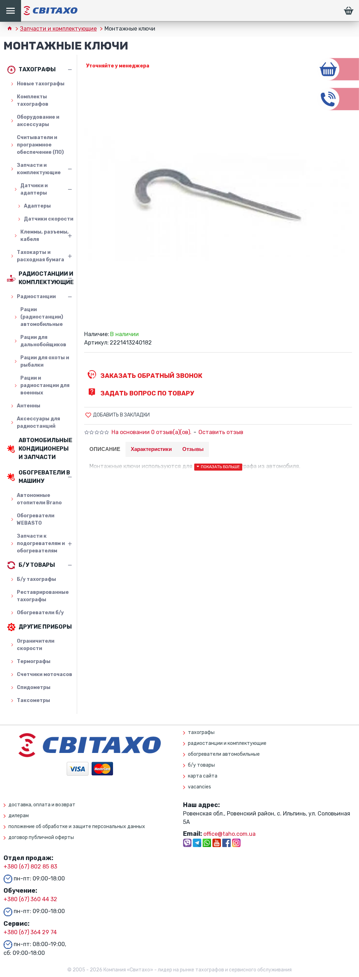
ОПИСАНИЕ (104, 449)
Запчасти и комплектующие (58, 28)
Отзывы (193, 449)
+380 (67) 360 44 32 (30, 899)
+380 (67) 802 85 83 (30, 866)
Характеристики (151, 449)
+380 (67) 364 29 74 (30, 932)
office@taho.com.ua (229, 834)
